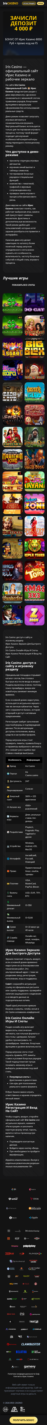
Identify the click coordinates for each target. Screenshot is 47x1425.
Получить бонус (23, 1420)
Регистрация (29, 3)
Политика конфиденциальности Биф (23, 1374)
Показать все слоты (23, 285)
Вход (40, 3)
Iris (10, 3)
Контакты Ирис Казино (24, 1376)
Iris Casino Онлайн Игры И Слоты (22, 650)
